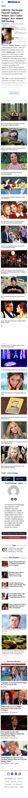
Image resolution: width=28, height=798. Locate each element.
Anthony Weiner (12, 473)
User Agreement (17, 784)
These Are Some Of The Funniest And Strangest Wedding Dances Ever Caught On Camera (13, 272)
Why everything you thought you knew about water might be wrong (13, 124)
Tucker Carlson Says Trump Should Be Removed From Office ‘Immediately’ (17, 606)
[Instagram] (19, 774)
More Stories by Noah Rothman (14, 533)
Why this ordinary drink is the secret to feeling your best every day (13, 148)
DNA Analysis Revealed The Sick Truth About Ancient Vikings (13, 466)
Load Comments (14, 537)
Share (4, 26)
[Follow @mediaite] (12, 774)
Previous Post (7, 479)
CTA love (3, 121)
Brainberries (4, 170)
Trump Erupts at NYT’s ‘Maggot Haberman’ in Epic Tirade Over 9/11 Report (11, 708)
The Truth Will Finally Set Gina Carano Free (13, 297)
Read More (14, 93)
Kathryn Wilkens (5, 763)
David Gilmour (4, 712)
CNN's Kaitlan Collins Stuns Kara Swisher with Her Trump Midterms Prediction (17, 595)
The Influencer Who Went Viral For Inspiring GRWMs (11, 173)
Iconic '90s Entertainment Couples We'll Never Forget (13, 321)
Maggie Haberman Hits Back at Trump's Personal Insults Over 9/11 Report (17, 563)
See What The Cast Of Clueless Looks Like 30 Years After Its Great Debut (12, 222)
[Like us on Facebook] (16, 774)
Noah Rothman (5, 23)
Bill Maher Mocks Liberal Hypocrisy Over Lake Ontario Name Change (16, 574)
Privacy (20, 781)
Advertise (13, 781)
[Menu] (3, 2)
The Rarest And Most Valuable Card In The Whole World (14, 418)
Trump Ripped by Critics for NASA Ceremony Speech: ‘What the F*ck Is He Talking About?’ (14, 759)
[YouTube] (8, 774)
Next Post (19, 479)
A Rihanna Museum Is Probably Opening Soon (13, 393)
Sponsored (4, 686)
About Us (20, 778)
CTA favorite (4, 146)
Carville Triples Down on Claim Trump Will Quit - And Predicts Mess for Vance (17, 584)
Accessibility (7, 784)
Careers (7, 781)
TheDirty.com (11, 52)
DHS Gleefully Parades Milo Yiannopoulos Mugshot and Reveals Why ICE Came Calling (12, 734)
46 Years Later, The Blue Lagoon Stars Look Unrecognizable (12, 346)
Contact (21, 787)
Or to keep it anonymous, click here (15, 550)
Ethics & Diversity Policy (11, 787)
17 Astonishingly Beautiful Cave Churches (14, 370)
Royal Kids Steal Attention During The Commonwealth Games (12, 246)
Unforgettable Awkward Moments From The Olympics (13, 197)
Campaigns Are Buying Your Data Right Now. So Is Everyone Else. (14, 684)
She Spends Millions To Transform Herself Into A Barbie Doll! (14, 442)
